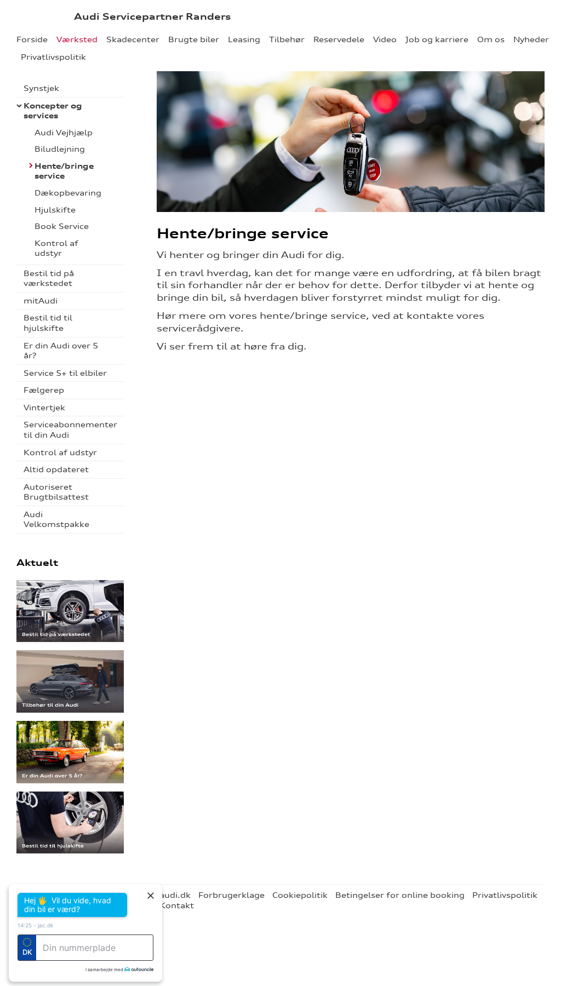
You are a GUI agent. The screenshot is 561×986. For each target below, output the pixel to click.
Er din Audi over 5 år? (61, 350)
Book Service (62, 226)
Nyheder (531, 39)
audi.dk (175, 895)
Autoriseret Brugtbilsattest (56, 492)
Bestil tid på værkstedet (49, 278)
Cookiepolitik (300, 895)
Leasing (244, 39)
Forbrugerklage (231, 895)
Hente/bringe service (64, 171)
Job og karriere (436, 39)
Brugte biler (193, 39)
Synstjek (41, 88)
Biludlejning (60, 149)
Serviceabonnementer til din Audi (70, 429)
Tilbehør (287, 39)
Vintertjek (44, 407)
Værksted (77, 39)
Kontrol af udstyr (56, 248)
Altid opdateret (56, 469)
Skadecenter (132, 39)
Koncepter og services (53, 111)
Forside (32, 39)
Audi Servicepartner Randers (152, 16)
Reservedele (338, 39)
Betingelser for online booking (400, 895)
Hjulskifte (55, 209)
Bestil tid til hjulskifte (48, 323)
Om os (491, 39)
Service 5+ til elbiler (65, 373)
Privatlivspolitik (53, 57)
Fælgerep (44, 390)
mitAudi (41, 300)
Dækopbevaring (68, 192)
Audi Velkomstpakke (56, 519)
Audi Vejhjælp (64, 132)
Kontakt (176, 905)
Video (385, 39)
